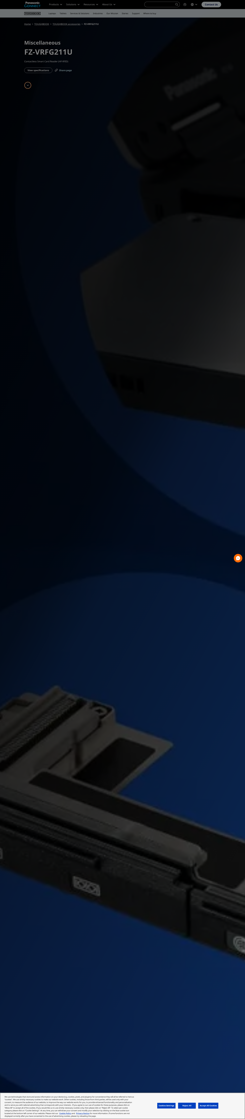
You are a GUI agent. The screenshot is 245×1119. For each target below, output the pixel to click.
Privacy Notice (82, 1113)
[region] (122, 1106)
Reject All (186, 1105)
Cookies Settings (166, 1105)
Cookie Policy (65, 1113)
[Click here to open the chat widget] (238, 558)
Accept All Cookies (208, 1105)
